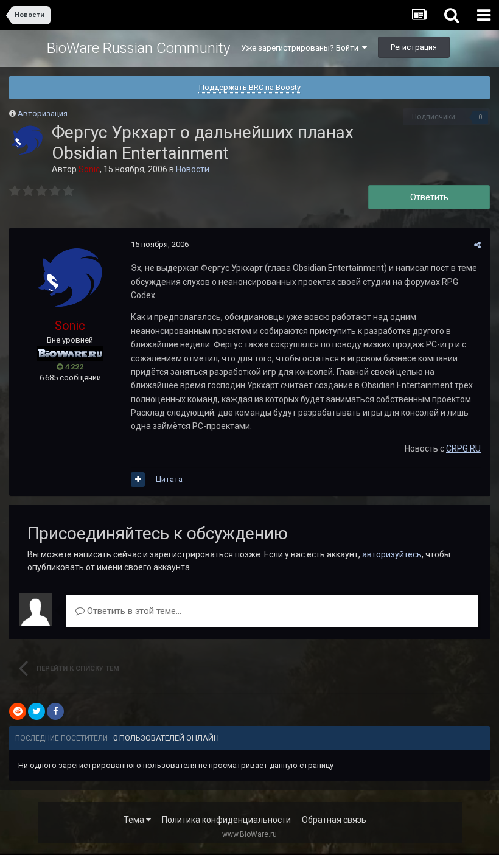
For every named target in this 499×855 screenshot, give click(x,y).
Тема (135, 820)
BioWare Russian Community (138, 48)
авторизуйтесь (392, 554)
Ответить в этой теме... (133, 610)
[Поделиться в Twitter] (36, 711)
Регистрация (414, 47)
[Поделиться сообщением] (477, 245)
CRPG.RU (463, 448)
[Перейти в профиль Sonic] (26, 140)
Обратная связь (334, 820)
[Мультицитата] (138, 479)
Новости (192, 169)
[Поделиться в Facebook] (55, 711)
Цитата (169, 479)
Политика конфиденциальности (226, 820)
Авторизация (43, 113)
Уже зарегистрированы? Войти (301, 47)
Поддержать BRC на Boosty (250, 87)
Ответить (429, 197)
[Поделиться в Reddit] (17, 711)
